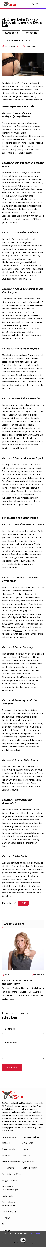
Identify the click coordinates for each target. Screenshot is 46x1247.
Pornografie (30, 33)
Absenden (12, 1067)
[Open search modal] (37, 4)
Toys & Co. (7, 1217)
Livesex (26, 1149)
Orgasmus (31, 560)
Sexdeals (26, 1155)
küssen (18, 630)
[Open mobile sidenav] (42, 4)
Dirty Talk (7, 176)
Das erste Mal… (9, 1149)
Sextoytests (7, 1196)
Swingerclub (26, 142)
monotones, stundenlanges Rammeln (20, 431)
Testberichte (8, 1167)
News (4, 1224)
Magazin (6, 1142)
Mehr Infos (35, 1234)
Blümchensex (11, 33)
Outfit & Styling (9, 1211)
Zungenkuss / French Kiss (17, 40)
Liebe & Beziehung (11, 1161)
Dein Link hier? (29, 1167)
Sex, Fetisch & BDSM (11, 1174)
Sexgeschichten (9, 1180)
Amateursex (28, 1142)
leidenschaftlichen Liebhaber (16, 418)
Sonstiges (7, 1230)
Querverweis (28, 1161)
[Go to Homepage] (9, 4)
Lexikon (6, 1155)
